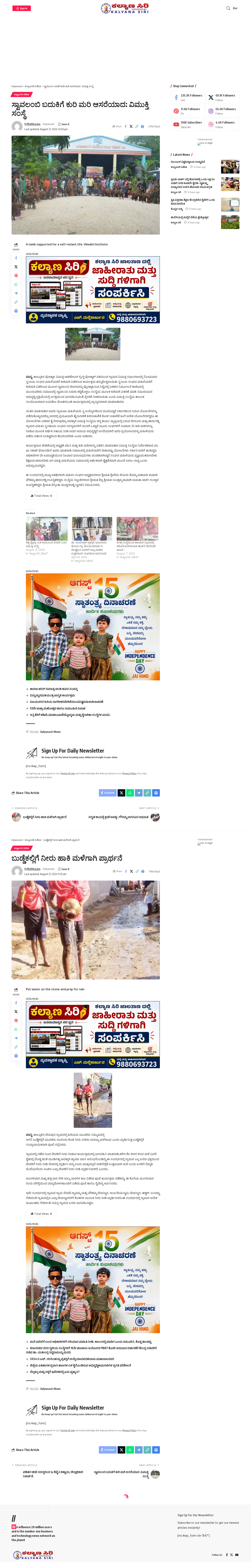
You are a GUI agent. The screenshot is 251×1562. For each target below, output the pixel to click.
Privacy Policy (129, 773)
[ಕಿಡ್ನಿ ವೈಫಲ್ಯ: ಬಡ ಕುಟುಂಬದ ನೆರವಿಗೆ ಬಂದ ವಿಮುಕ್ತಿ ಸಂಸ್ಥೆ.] (47, 529)
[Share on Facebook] (125, 126)
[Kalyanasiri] (125, 8)
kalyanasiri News (50, 731)
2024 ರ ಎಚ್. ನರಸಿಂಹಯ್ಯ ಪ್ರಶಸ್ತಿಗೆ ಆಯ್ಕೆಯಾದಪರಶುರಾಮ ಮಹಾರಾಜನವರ (72, 1359)
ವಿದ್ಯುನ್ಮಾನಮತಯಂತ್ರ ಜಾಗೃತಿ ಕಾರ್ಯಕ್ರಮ (52, 695)
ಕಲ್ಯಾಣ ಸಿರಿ (176, 192)
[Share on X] (131, 126)
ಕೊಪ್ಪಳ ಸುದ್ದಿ (176, 208)
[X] (222, 97)
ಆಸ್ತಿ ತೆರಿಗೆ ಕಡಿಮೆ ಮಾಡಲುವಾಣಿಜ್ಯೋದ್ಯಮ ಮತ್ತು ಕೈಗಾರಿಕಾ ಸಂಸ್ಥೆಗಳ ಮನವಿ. (70, 715)
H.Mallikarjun (32, 124)
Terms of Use (67, 773)
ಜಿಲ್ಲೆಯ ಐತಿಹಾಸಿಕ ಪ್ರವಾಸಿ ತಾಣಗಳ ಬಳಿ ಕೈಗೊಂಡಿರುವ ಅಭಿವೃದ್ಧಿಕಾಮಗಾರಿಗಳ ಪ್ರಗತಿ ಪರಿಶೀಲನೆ (80, 1365)
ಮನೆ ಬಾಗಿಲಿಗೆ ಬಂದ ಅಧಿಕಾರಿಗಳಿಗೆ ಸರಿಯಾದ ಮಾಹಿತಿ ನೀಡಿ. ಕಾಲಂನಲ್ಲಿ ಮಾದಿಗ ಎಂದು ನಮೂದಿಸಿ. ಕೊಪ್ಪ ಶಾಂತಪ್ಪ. (91, 1341)
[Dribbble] (222, 124)
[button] (21, 8)
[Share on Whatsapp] (16, 284)
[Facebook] (188, 97)
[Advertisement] (125, 51)
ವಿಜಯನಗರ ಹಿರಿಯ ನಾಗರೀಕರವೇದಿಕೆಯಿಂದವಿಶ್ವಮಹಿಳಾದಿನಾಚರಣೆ (66, 702)
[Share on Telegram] (16, 293)
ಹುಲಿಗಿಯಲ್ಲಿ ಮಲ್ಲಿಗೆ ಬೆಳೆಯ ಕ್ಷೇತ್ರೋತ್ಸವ (190, 217)
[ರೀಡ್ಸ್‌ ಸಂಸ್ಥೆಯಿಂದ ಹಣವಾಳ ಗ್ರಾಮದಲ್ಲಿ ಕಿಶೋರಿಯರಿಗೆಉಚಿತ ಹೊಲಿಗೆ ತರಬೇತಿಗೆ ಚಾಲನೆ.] (137, 529)
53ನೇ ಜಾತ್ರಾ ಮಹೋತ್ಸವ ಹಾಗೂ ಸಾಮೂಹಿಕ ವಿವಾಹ (57, 708)
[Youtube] (188, 124)
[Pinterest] (188, 111)
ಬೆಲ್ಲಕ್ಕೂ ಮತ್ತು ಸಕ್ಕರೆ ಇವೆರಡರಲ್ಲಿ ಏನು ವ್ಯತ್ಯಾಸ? (55, 1372)
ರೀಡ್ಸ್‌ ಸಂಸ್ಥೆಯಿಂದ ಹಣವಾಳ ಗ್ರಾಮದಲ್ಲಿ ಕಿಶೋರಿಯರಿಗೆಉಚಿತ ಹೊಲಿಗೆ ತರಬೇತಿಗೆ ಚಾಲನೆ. (136, 546)
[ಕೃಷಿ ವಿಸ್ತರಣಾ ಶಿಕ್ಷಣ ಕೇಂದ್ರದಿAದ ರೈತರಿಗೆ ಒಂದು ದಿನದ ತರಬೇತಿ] (230, 205)
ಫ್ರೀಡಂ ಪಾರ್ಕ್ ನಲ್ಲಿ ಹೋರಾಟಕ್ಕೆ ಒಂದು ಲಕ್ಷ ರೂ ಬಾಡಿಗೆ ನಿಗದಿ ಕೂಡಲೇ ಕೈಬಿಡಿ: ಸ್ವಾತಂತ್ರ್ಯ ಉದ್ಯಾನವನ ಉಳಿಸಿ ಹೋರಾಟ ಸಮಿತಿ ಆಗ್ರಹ (193, 183)
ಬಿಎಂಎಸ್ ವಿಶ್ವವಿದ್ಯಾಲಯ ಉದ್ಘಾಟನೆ (188, 161)
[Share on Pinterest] (16, 275)
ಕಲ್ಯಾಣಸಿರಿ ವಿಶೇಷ (21, 94)
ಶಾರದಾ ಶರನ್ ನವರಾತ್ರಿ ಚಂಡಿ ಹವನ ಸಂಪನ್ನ (54, 689)
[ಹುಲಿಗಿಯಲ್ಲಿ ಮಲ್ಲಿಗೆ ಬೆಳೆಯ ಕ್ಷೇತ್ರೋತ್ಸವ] (230, 222)
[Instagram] (222, 111)
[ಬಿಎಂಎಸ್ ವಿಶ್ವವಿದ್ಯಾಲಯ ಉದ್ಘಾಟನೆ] (230, 167)
